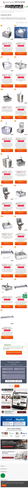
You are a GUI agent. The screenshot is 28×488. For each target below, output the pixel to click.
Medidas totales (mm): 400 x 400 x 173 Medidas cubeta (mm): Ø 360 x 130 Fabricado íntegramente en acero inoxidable (21, 208)
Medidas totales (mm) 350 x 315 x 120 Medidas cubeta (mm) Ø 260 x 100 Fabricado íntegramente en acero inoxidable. (21, 80)
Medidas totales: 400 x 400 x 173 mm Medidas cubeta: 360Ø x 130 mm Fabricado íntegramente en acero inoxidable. (7, 302)
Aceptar (4, 485)
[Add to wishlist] (5, 41)
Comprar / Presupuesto (7, 54)
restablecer (10, 381)
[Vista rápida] (9, 41)
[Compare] (7, 41)
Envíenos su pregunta (15, 352)
